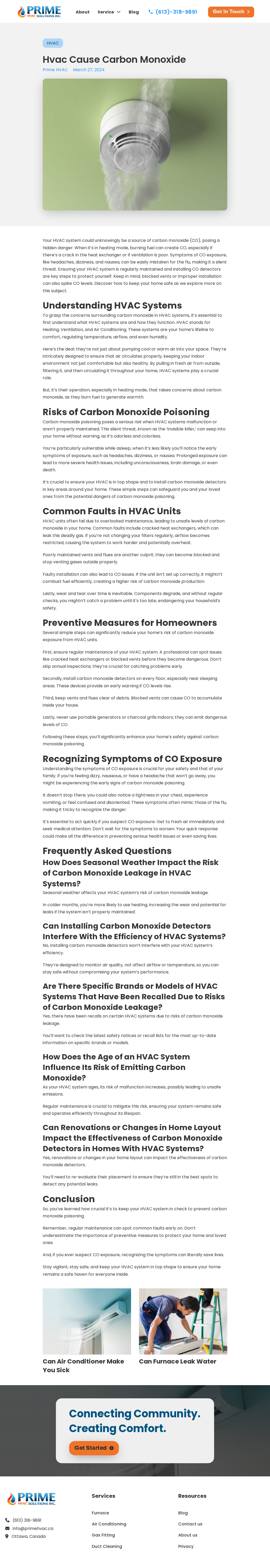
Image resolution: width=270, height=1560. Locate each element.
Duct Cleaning (107, 1546)
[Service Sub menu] (119, 12)
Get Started (90, 1448)
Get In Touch (229, 11)
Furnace (100, 1513)
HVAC (53, 43)
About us (187, 1535)
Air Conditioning (109, 1524)
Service (106, 12)
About (83, 12)
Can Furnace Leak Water (177, 1361)
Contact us (190, 1524)
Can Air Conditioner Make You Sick (83, 1365)
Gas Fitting (103, 1535)
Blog (134, 12)
